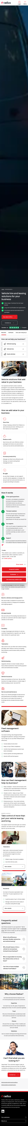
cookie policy (8, 558)
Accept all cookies (14, 569)
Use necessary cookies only (14, 579)
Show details (19, 564)
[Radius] (6, 3)
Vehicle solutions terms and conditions (9, 1082)
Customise (13, 574)
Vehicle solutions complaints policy (8, 1085)
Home (3, 289)
